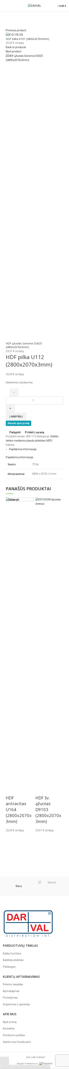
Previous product (16, 30)
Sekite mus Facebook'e (17, 1041)
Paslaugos (9, 966)
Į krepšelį (16, 416)
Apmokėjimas (11, 991)
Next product (13, 51)
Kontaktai (8, 1028)
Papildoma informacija (22, 449)
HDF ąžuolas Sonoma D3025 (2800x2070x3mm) (24, 345)
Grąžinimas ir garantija (16, 1004)
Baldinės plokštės (13, 960)
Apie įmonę (9, 1022)
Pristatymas (10, 997)
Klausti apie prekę (18, 423)
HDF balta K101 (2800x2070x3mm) (27, 39)
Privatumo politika (14, 1035)
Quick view (40, 856)
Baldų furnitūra (12, 953)
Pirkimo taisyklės (13, 984)
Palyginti (15, 432)
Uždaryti (13, 499)
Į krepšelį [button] (40, 847)
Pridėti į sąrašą (34, 432)
